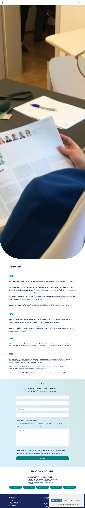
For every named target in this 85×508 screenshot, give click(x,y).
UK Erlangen (29, 487)
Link (10, 283)
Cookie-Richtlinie (59, 504)
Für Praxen (45, 506)
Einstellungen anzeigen (76, 500)
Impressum (77, 504)
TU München (56, 487)
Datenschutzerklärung (69, 504)
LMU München (42, 487)
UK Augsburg (69, 487)
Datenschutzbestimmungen (30, 450)
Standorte (45, 503)
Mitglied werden (47, 504)
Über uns (45, 501)
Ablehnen (66, 500)
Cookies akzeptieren (56, 500)
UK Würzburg (15, 487)
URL (39, 292)
